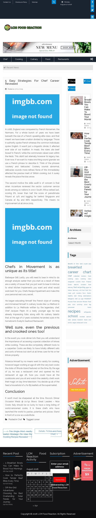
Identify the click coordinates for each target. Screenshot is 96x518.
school (73, 316)
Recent (72, 81)
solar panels (72, 320)
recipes (74, 311)
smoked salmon (85, 316)
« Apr (35, 505)
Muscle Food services (75, 301)
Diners (70, 284)
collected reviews (80, 276)
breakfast (75, 267)
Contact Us (7, 2)
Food (47, 59)
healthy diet (72, 296)
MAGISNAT (87, 298)
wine (85, 322)
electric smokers (80, 284)
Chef (5, 59)
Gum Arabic (87, 293)
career (37, 419)
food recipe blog (79, 287)
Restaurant (72, 88)
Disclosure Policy (21, 2)
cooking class (73, 279)
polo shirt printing (75, 304)
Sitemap (35, 2)
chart (87, 272)
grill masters (76, 293)
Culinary (34, 59)
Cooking (19, 59)
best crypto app (85, 263)
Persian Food (87, 301)
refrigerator (87, 312)
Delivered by (60, 486)
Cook (89, 276)
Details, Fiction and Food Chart (50, 432)
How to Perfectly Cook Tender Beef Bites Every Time (89, 143)
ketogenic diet (73, 298)
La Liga (80, 298)
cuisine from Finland (83, 281)
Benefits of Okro (73, 263)
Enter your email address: (59, 465)
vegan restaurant (77, 322)
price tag (87, 304)
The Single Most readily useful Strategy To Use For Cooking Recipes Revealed (17, 434)
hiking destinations (84, 296)
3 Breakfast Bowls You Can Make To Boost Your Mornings (89, 108)
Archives (72, 238)
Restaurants (63, 59)
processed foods (79, 307)
